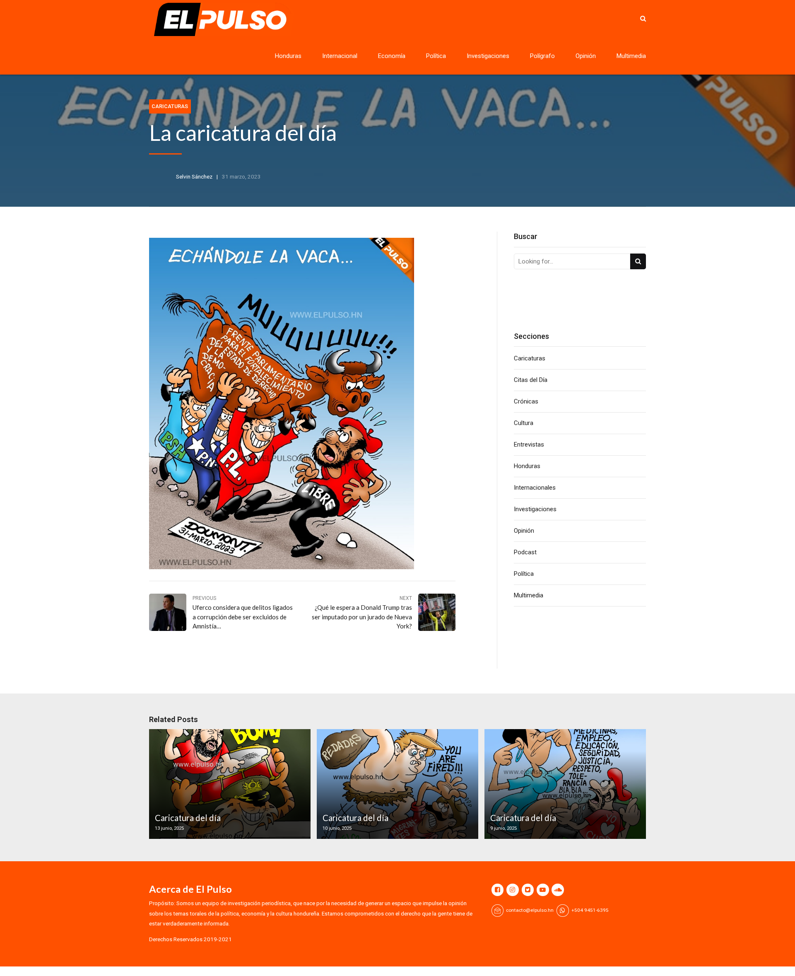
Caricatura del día (188, 818)
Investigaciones (488, 56)
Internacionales (535, 487)
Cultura (523, 423)
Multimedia (631, 56)
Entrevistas (529, 444)
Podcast (525, 552)
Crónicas (526, 401)
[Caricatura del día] (228, 784)
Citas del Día (530, 380)
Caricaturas (170, 106)
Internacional (339, 56)
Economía (391, 56)
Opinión (586, 56)
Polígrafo (542, 56)
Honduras (288, 56)
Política (436, 56)
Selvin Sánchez (194, 176)
